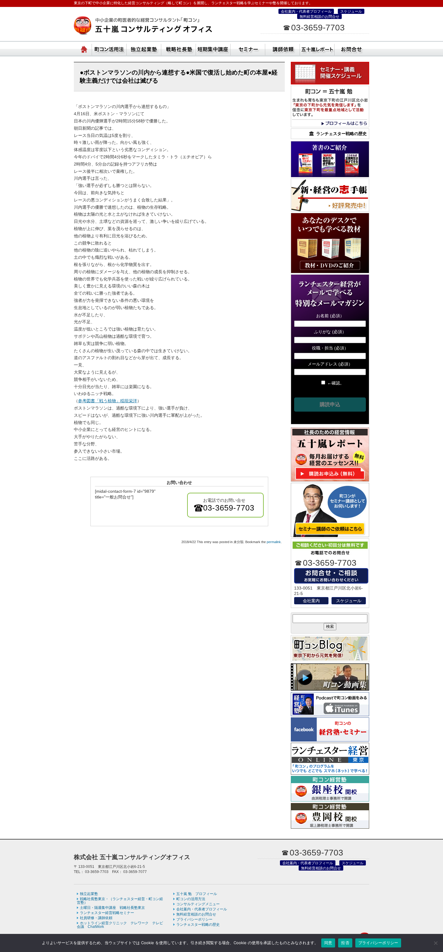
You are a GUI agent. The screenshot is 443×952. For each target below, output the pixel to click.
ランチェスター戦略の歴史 (198, 924)
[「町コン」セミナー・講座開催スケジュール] (330, 83)
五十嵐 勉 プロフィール (196, 894)
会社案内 (311, 600)
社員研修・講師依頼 (282, 48)
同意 (328, 942)
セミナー (248, 48)
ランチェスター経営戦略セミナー (107, 913)
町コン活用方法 (109, 48)
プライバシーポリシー (194, 919)
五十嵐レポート (317, 48)
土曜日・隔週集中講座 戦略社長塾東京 (112, 908)
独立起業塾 (144, 48)
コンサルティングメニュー (198, 904)
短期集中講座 (213, 48)
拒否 (345, 942)
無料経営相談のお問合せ (319, 16)
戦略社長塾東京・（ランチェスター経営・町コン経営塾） (178, 48)
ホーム (84, 48)
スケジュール (351, 11)
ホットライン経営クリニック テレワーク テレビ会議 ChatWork (120, 925)
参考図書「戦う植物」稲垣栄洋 (107, 400)
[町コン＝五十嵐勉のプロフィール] (330, 125)
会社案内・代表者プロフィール (306, 11)
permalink (274, 542)
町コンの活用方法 (190, 899)
